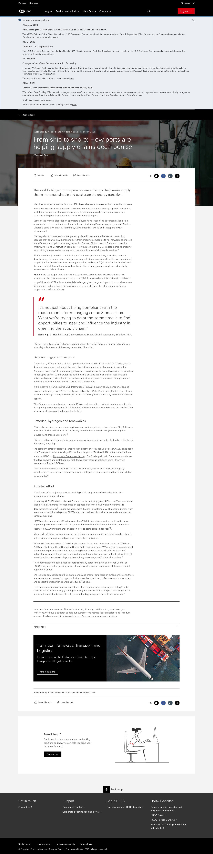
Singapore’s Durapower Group (68, 456)
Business (33, 3)
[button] (106, 627)
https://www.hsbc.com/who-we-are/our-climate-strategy (88, 616)
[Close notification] (193, 20)
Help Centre (89, 11)
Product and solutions (67, 11)
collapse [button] (45, 20)
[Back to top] (106, 789)
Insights (48, 11)
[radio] (59, 175)
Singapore (186, 3)
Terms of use (86, 844)
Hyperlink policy (43, 844)
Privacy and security (65, 844)
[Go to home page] (25, 11)
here (51, 54)
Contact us (105, 11)
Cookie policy (24, 844)
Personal (22, 3)
